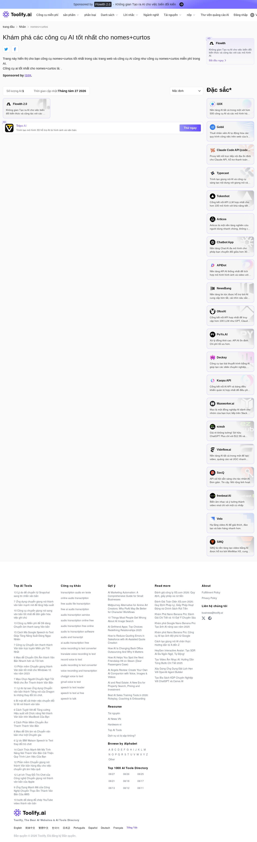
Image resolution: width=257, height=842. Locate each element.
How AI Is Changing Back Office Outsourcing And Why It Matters (125, 649)
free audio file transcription (75, 603)
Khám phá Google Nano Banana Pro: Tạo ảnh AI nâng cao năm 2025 (175, 624)
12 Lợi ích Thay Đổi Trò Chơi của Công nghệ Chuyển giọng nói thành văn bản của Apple (33, 778)
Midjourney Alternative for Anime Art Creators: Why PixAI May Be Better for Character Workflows (128, 608)
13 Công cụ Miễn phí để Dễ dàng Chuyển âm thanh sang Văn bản (32, 624)
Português (79, 827)
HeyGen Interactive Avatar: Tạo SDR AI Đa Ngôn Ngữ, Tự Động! (175, 652)
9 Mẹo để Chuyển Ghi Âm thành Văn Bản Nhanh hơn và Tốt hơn (34, 659)
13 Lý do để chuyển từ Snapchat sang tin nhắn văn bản (32, 594)
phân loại (90, 14)
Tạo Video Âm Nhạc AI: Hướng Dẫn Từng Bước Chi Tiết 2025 (174, 661)
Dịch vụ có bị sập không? (122, 735)
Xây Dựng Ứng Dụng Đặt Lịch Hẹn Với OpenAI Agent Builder (174, 670)
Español (92, 827)
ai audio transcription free (75, 642)
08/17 (140, 781)
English (18, 827)
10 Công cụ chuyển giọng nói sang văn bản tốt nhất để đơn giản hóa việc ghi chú (33, 614)
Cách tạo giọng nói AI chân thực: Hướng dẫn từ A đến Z (173, 642)
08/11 (140, 788)
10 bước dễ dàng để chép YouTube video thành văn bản (33, 801)
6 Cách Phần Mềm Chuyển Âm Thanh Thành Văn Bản (31, 723)
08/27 (112, 774)
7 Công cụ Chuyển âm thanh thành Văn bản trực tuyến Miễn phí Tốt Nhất (33, 648)
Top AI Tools (115, 730)
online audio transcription (75, 598)
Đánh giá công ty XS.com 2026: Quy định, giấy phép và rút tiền (175, 594)
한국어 (55, 827)
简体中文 (30, 827)
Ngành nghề (151, 14)
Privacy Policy (209, 598)
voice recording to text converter (79, 648)
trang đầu (9, 26)
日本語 (66, 827)
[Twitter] (203, 618)
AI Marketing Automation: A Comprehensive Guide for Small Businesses (125, 596)
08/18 (126, 781)
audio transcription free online (77, 626)
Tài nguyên (114, 713)
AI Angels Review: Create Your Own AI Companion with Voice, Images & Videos (128, 673)
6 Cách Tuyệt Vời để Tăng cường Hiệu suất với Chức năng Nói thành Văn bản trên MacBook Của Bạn (33, 713)
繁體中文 (43, 827)
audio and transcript (72, 637)
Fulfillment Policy (211, 592)
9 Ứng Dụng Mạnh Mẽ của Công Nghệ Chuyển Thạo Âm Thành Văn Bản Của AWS (33, 790)
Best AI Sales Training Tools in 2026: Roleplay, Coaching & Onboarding (128, 696)
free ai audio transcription (75, 609)
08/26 (126, 774)
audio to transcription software (77, 631)
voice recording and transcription (79, 670)
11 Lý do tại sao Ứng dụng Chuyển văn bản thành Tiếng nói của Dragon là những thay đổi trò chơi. (34, 691)
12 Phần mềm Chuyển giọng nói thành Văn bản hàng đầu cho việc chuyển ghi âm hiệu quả (32, 765)
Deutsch (105, 827)
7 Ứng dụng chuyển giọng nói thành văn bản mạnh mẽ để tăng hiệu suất (34, 603)
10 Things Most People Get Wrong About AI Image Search (127, 619)
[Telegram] (210, 618)
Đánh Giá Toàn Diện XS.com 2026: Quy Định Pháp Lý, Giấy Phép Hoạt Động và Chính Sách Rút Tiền (174, 605)
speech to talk (68, 698)
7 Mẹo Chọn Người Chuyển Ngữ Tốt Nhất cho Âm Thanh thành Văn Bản (34, 680)
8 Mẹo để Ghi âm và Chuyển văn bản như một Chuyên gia (32, 733)
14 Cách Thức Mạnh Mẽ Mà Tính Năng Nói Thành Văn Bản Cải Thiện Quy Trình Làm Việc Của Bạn (33, 753)
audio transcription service (75, 614)
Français (118, 827)
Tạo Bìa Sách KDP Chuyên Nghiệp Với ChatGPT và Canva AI (174, 679)
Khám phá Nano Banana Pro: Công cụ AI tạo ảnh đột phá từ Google (174, 633)
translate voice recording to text (78, 654)
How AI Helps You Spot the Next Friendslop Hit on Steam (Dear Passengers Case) (125, 661)
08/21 (112, 781)
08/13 (112, 788)
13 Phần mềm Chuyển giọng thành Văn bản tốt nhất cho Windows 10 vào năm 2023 (33, 670)
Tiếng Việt (132, 827)
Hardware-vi (114, 724)
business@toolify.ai (212, 612)
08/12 (126, 788)
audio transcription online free (77, 620)
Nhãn (22, 26)
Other (112, 759)
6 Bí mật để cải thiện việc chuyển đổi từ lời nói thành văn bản (34, 702)
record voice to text (71, 659)
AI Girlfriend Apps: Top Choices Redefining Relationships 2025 (125, 628)
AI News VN (114, 718)
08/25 (140, 774)
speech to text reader (72, 687)
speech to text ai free (72, 693)
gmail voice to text (71, 681)
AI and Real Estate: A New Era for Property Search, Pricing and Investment (126, 686)
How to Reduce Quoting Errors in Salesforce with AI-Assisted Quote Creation (126, 639)
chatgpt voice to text (72, 676)
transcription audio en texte (76, 592)
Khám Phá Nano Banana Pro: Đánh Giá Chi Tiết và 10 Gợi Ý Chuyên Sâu (175, 615)
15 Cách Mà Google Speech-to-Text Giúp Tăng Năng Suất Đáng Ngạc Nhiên (33, 635)
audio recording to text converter (79, 665)
